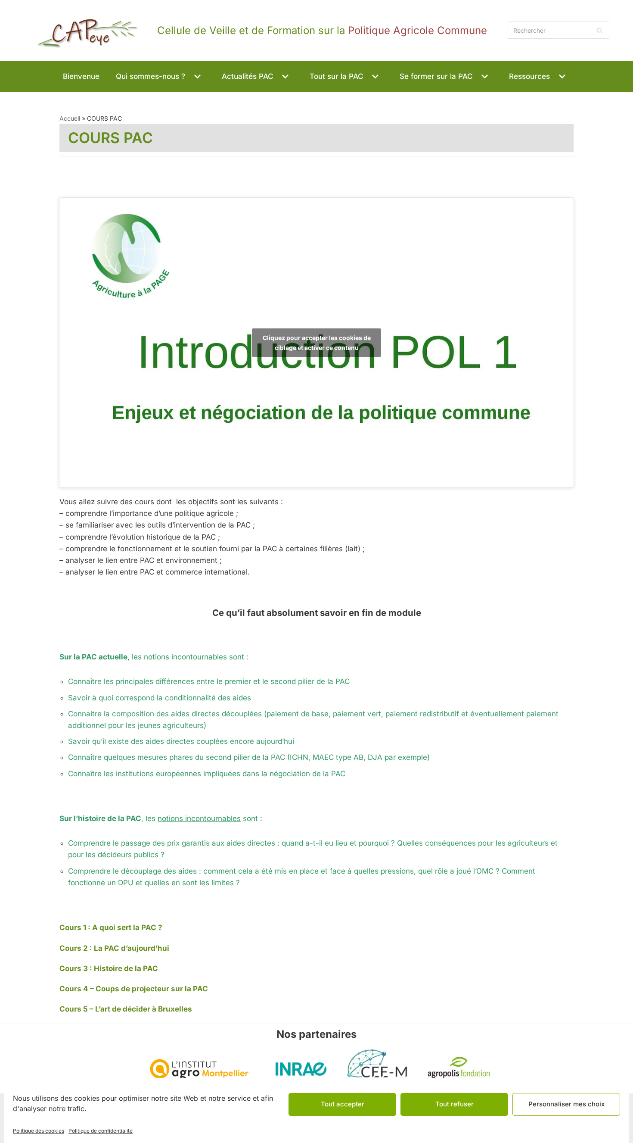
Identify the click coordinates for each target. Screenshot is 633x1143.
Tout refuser (454, 1104)
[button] (196, 76)
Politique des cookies (38, 1130)
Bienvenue (81, 76)
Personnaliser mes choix (566, 1104)
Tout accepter (342, 1104)
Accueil (69, 118)
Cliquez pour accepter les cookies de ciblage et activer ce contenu (317, 342)
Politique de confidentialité (100, 1130)
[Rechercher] (599, 30)
